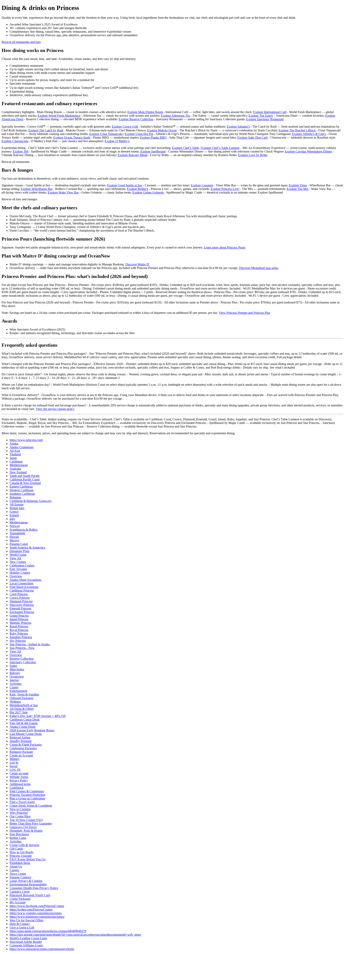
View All (15, 558)
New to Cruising (20, 809)
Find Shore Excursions (24, 587)
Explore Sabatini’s (238, 126)
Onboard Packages (21, 698)
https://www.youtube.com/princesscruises (36, 913)
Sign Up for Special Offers (26, 920)
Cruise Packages (20, 898)
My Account (17, 902)
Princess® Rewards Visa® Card (30, 895)
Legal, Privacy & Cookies (26, 881)
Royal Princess (19, 630)
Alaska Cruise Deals (22, 726)
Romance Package (21, 751)
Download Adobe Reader (26, 941)
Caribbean (16, 461)
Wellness (15, 701)
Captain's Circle (20, 891)
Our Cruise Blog (20, 816)
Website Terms (19, 777)
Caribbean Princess (22, 590)
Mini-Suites (17, 669)
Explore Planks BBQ (153, 137)
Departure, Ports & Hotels (26, 830)
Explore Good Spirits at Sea (124, 185)
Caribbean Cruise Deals (25, 719)
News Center (18, 873)
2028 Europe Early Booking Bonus (32, 730)
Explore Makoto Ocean (162, 130)
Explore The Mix (297, 189)
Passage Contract (20, 877)
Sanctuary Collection (23, 662)
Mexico (14, 540)
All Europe (17, 504)
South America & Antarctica (27, 547)
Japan (13, 458)
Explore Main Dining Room (145, 112)
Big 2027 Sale (19, 712)
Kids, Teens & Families (24, 694)
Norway (15, 526)
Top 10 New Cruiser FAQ (26, 820)
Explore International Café (270, 112)
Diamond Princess (21, 601)
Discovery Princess (22, 605)
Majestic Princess (20, 622)
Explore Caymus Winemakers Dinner (308, 151)
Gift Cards (16, 848)
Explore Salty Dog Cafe (252, 137)
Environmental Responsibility (28, 884)
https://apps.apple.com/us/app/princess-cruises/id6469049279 (48, 931)
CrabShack (17, 787)
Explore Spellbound (153, 151)
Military (15, 759)
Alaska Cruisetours (22, 447)
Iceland (14, 515)
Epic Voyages (18, 569)
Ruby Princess (19, 633)
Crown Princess (20, 597)
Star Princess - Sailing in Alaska (30, 644)
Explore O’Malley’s (117, 141)
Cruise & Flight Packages (26, 744)
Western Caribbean (22, 490)
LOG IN (15, 769)
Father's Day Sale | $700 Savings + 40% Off (37, 716)
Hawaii (14, 536)
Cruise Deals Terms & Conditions (31, 805)
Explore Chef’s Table (185, 148)
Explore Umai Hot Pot (139, 134)
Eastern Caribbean (21, 486)
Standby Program (21, 741)
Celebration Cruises (22, 565)
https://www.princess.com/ (26, 440)
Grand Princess (19, 615)
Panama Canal (19, 544)
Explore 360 (20, 151)
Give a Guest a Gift (22, 927)
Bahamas (15, 497)
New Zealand (18, 472)
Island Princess (19, 619)
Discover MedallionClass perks (258, 268)
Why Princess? (19, 812)
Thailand (15, 454)
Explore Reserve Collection (136, 119)
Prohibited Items (20, 863)
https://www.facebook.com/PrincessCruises (37, 906)
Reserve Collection (22, 658)
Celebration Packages (23, 748)
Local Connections (21, 583)
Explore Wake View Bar (63, 192)
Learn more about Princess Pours (224, 247)
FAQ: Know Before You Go (28, 859)
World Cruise (18, 554)
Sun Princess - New (22, 648)
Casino (14, 687)
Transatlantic (18, 533)
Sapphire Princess (21, 637)
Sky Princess (18, 640)
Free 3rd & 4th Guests (24, 723)
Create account (19, 773)
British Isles (17, 508)
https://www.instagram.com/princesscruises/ (37, 916)
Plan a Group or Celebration (27, 798)
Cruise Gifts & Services (24, 845)
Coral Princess (19, 594)
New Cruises (18, 562)
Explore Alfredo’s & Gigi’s (309, 134)
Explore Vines (298, 185)
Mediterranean (19, 465)
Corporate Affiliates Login (26, 945)
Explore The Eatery (261, 115)
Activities (16, 683)
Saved (13, 766)
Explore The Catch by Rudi (45, 130)
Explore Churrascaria (15, 141)
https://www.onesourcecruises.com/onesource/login (42, 949)
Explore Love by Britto (252, 155)
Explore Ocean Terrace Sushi (71, 137)
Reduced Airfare (20, 737)
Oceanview (17, 676)
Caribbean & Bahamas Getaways (31, 501)
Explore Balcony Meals (133, 155)
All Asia (15, 450)
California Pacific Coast (25, 479)
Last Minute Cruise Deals (26, 734)
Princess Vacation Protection (27, 794)
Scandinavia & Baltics (24, 529)
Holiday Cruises (20, 572)
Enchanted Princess (22, 612)
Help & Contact (20, 924)
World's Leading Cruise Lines (28, 938)
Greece (14, 511)
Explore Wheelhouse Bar (37, 189)
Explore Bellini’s (137, 189)
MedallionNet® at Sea (24, 705)
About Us (16, 866)
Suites (13, 665)
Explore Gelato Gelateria (148, 192)
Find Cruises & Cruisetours (27, 791)
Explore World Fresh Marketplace (59, 115)
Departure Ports (19, 551)
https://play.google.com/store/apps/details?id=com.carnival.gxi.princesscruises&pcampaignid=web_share (75, 934)
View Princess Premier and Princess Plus (244, 312)
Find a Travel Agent (22, 802)
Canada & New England (25, 483)
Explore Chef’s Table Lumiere (220, 148)
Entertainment (18, 691)
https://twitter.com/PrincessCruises (31, 909)
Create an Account (21, 755)
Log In (14, 762)
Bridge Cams (18, 838)
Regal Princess (19, 626)
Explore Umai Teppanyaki (106, 134)
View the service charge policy (55, 409)
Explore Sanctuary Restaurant (265, 119)
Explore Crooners (202, 185)
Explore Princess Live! (225, 189)
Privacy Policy (19, 780)
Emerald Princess (20, 608)
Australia (15, 468)
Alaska (14, 443)
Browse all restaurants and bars (21, 42)
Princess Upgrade (21, 855)
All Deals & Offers (22, 708)
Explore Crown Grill (125, 126)
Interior (14, 680)
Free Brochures (19, 834)
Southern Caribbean (22, 493)
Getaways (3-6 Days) (23, 827)
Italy (12, 519)
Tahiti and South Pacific (25, 475)
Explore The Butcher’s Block (297, 130)
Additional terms (20, 784)
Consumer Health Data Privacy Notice (34, 888)
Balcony (15, 673)
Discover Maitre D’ (137, 264)
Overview (16, 576)
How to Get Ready (22, 852)
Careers (14, 870)
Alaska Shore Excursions (25, 579)
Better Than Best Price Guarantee (31, 823)
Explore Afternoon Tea (175, 115)
